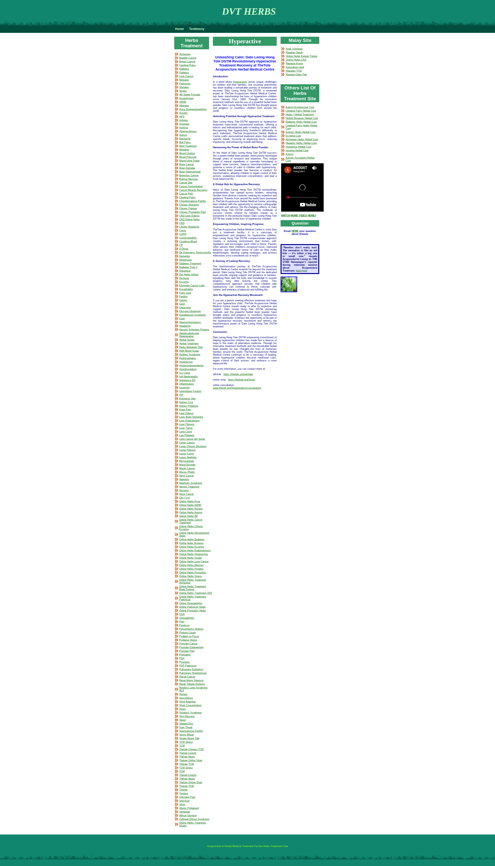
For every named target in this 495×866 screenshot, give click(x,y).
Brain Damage (187, 168)
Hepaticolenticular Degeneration (189, 335)
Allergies (184, 105)
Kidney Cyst (186, 402)
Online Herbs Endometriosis (195, 550)
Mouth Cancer (187, 468)
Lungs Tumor (186, 453)
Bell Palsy (185, 142)
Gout (182, 318)
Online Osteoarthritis (190, 603)
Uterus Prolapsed (189, 808)
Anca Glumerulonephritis (193, 109)
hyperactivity (240, 81)
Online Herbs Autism (190, 512)
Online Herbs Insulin (190, 557)
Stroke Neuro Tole (189, 738)
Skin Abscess (187, 716)
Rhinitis (183, 694)
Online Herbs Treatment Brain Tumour (192, 588)
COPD (182, 234)
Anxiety (183, 113)
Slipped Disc (186, 723)
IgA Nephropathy (188, 376)
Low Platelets (186, 435)
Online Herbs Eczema (191, 546)
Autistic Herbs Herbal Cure (300, 132)
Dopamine (184, 270)
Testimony (196, 29)
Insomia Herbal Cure (297, 150)
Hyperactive (186, 361)
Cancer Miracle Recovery (193, 190)
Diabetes (184, 68)
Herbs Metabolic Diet (191, 347)
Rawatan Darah (294, 52)
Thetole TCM (186, 764)
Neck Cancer (186, 475)
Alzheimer (184, 54)
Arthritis (183, 120)
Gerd (182, 303)
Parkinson (184, 83)
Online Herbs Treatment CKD (195, 593)
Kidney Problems (188, 405)
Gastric (183, 300)
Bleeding (184, 149)
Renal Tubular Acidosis (192, 684)
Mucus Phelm (187, 472)
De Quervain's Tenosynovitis (195, 252)
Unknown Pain (187, 797)
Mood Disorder (187, 464)
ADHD (182, 101)
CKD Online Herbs (189, 219)
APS (181, 116)
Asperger (184, 124)
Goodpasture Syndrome (192, 314)
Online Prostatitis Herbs (192, 610)
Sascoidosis (186, 698)
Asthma (183, 127)
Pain (181, 621)
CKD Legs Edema (189, 215)
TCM (182, 745)
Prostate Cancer (188, 643)
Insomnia (184, 387)
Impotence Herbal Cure (298, 146)
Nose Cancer (186, 494)
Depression (185, 259)
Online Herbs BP (188, 516)
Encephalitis (186, 289)
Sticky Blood (186, 734)
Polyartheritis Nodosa (191, 629)
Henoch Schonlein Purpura (194, 329)
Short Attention (187, 701)
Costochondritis (188, 237)
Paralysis (184, 625)
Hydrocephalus (187, 358)
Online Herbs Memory (191, 565)
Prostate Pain (187, 651)
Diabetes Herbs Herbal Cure (301, 121)
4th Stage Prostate (189, 94)
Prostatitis (185, 654)
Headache (184, 325)
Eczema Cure (293, 135)
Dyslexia (184, 278)
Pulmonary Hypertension (193, 673)
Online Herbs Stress (190, 576)
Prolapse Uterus (188, 640)
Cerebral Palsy (187, 65)
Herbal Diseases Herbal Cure (302, 118)
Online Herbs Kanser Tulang (301, 56)
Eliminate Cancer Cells (192, 285)
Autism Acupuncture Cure (300, 107)
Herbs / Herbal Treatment (300, 114)
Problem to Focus (189, 636)
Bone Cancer (186, 164)
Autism (183, 135)
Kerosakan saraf (295, 67)
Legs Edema (186, 413)
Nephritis (184, 479)
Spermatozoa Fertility (191, 731)
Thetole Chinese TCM (191, 749)
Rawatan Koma (294, 63)
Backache (184, 138)
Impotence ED (187, 380)
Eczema (184, 281)
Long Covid (185, 431)
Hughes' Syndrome (189, 354)
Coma (182, 230)
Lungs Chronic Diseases (193, 446)
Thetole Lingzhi (187, 753)
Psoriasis (184, 662)
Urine (182, 804)
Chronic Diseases (189, 204)
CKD (181, 223)
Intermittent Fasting (190, 391)
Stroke (183, 90)
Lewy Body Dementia (191, 417)
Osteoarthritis (186, 618)
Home (179, 29)
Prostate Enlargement (191, 647)
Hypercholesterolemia (191, 365)
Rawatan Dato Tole (296, 74)
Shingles (184, 87)
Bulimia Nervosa (188, 179)
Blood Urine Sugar (189, 160)
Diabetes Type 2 (188, 267)
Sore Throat (185, 727)
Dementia (184, 256)
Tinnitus (183, 793)
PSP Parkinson (187, 665)
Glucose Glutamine (190, 311)
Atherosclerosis (188, 131)
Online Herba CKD (296, 59)
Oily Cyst (184, 497)
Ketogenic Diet (187, 398)
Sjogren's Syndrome (190, 712)
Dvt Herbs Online (188, 274)
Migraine (184, 79)
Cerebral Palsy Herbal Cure (301, 110)
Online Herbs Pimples (191, 568)
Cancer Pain (186, 193)
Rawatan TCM (294, 70)
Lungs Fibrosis (187, 450)
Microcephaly (186, 461)
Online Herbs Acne (189, 501)
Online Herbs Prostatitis (192, 572)
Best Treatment (188, 146)
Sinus (182, 709)
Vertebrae (184, 811)
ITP (181, 394)
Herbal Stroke (187, 339)
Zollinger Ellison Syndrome (194, 819)
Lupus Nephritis (188, 457)
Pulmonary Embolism (191, 669)
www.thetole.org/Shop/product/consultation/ (237, 388)
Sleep (182, 720)
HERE (295, 231)
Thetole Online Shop (190, 760)
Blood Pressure (187, 157)
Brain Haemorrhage (190, 171)
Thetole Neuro (187, 756)
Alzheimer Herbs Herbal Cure (302, 139)
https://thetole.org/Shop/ (241, 379)
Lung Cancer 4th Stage (192, 439)
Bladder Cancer (187, 57)
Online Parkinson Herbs (192, 606)
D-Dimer (183, 248)
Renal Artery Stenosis (191, 680)
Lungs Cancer (187, 442)
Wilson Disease (188, 815)
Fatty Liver (185, 292)
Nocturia (184, 490)
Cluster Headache (189, 226)
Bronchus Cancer (189, 175)
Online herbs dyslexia (191, 543)
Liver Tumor (186, 428)
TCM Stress (186, 742)
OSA (182, 614)
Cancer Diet (185, 182)
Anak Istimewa (294, 48)
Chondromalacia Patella (192, 201)
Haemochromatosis (190, 322)
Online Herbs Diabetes (191, 539)
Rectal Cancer (187, 676)
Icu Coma (184, 372)
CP (181, 245)
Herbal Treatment (189, 343)
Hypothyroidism (188, 369)
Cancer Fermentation (191, 186)
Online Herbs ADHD (190, 505)
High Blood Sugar (189, 350)
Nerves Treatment (189, 486)
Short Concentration (190, 705)
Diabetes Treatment (190, 263)
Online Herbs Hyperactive (193, 554)
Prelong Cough (187, 632)
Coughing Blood (188, 241)
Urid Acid (184, 800)
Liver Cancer (186, 76)
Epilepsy (184, 72)
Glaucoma (185, 307)
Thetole (183, 789)
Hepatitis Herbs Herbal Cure (301, 143)
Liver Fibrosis (186, 424)
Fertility (183, 296)
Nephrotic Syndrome (190, 483)
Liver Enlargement (189, 420)
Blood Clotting (187, 153)
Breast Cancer (187, 61)
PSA (181, 658)
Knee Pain (185, 409)
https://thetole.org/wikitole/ (238, 374)
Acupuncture (186, 98)
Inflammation (186, 383)
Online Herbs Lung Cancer (194, 561)
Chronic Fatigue (188, 208)
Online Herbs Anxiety (191, 508)
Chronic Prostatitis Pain (192, 212)
